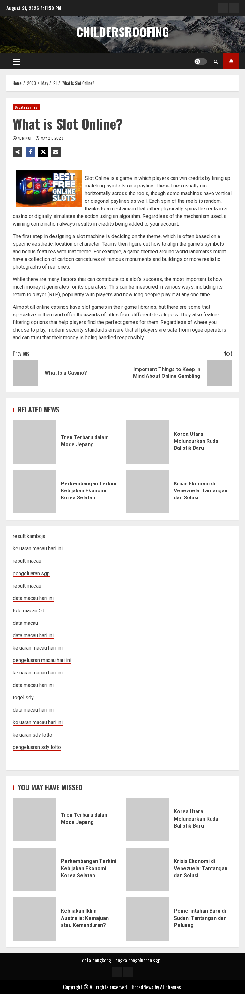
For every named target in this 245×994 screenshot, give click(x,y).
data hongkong (96, 960)
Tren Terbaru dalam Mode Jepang (34, 442)
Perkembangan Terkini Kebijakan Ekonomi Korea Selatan (34, 491)
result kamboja (29, 536)
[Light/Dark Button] (200, 61)
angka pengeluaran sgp (137, 960)
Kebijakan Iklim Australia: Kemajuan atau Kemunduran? (34, 919)
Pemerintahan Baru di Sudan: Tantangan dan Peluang (147, 919)
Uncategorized (26, 107)
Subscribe (231, 61)
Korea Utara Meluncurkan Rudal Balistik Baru (147, 442)
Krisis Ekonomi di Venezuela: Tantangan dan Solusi (147, 491)
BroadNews (142, 987)
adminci (25, 138)
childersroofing (122, 31)
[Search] (216, 61)
